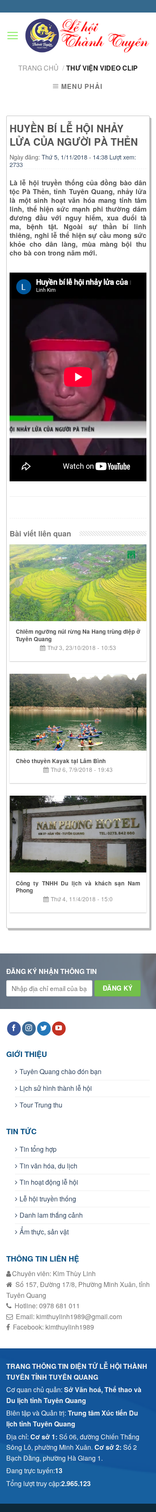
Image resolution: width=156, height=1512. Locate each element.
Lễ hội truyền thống (48, 1199)
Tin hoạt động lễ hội (49, 1182)
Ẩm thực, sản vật (44, 1231)
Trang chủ (38, 68)
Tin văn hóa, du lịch (48, 1166)
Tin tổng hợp (38, 1149)
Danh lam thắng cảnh (51, 1215)
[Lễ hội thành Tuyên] (78, 35)
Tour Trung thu (41, 1105)
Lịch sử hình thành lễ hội (56, 1088)
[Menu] (12, 36)
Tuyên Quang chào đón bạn (61, 1071)
